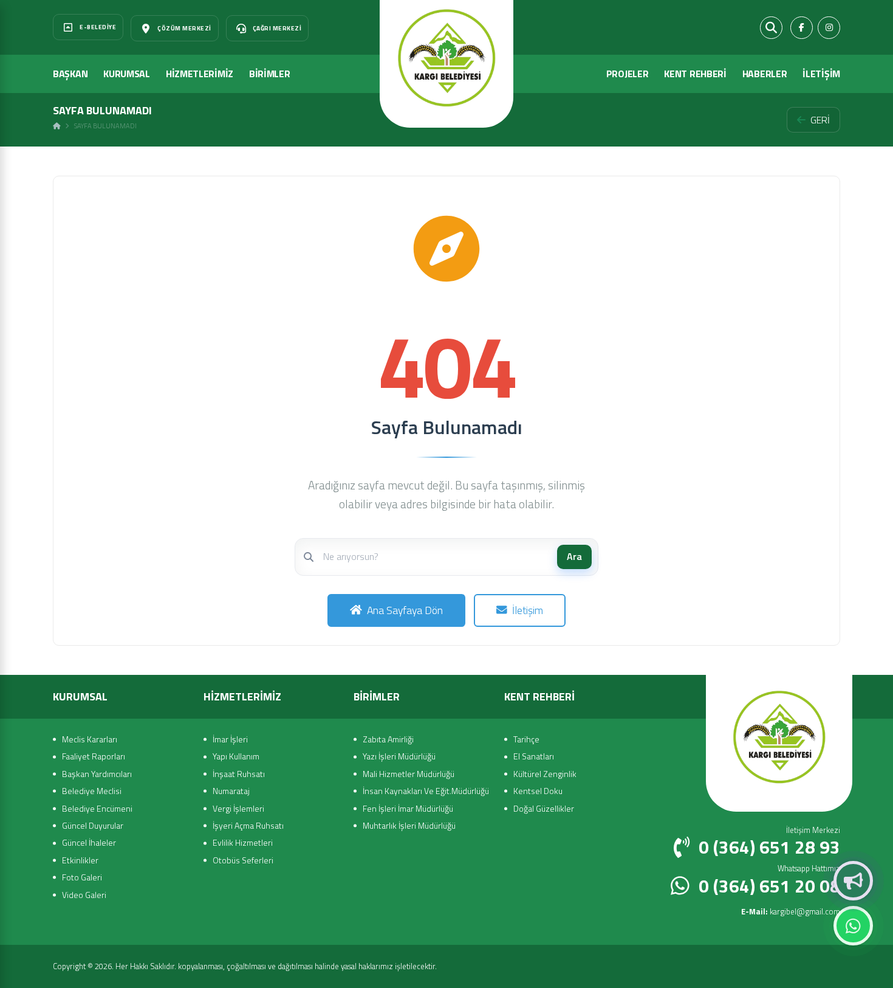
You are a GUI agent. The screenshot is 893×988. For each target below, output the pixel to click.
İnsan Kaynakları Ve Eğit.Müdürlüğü (426, 790)
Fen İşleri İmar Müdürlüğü (408, 808)
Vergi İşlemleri (238, 808)
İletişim (527, 610)
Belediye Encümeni (97, 808)
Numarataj (231, 790)
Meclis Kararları (89, 739)
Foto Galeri (82, 877)
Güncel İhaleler (89, 842)
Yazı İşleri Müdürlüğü (399, 756)
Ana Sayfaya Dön (405, 610)
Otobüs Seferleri (243, 860)
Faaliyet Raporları (93, 756)
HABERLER (764, 73)
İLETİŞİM (821, 73)
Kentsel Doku (538, 790)
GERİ (820, 119)
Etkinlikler (80, 860)
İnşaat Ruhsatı (239, 773)
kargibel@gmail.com (790, 911)
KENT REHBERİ (695, 73)
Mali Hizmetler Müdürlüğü (408, 773)
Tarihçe (526, 739)
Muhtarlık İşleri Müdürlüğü (409, 825)
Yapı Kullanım (236, 756)
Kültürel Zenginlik (545, 773)
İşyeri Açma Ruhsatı (248, 825)
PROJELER (627, 73)
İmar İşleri (230, 739)
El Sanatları (533, 756)
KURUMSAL (126, 73)
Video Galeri (84, 894)
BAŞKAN (70, 73)
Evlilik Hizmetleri (243, 842)
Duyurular (853, 880)
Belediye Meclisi (91, 790)
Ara (574, 556)
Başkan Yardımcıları (97, 773)
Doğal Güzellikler (543, 808)
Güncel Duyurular (92, 825)
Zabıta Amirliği (388, 739)
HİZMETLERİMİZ (199, 73)
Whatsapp (853, 925)
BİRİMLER (269, 73)
